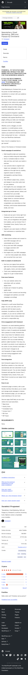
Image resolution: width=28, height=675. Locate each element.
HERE (3, 82)
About (3, 609)
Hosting (4, 615)
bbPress (5, 641)
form (19, 553)
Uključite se (18, 622)
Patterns (17, 617)
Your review (5, 588)
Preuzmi (5, 43)
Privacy (4, 617)
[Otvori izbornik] (25, 2)
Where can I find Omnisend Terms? (12, 495)
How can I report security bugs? (11, 500)
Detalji (5, 49)
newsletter (20, 557)
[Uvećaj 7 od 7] (24, 457)
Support (4, 625)
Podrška (5, 61)
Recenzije (6, 53)
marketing (23, 553)
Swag (17, 631)
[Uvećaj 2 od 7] (24, 433)
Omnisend (6, 39)
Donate (18, 628)
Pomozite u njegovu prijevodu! (14, 12)
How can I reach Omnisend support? (7, 490)
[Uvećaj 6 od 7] (24, 449)
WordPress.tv (6, 631)
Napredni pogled (6, 561)
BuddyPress (6, 644)
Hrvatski (7, 651)
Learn (3, 622)
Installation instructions (8, 477)
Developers (5, 628)
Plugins (17, 615)
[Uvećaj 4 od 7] (24, 441)
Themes (17, 612)
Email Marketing (22, 550)
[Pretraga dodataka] (18, 17)
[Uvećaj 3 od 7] (11, 441)
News (3, 612)
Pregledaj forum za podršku (9, 599)
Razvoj (5, 57)
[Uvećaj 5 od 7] (11, 449)
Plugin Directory (6, 7)
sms (25, 557)
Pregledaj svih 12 (22, 547)
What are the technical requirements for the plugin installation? (8, 483)
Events (17, 625)
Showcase (18, 609)
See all (24, 588)
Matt (4, 638)
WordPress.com (7, 636)
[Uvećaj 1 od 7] (11, 433)
